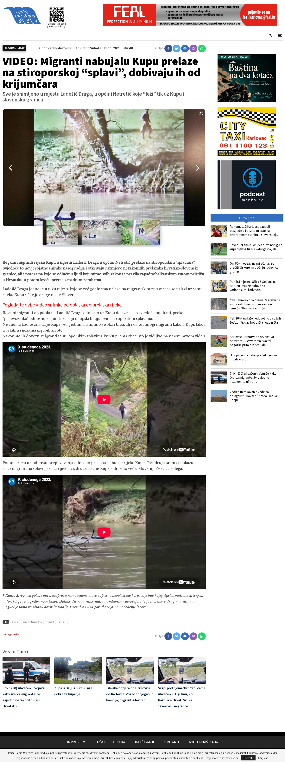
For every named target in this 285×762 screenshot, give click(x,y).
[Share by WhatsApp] (202, 48)
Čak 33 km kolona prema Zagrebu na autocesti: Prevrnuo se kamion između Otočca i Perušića (255, 304)
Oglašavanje (144, 742)
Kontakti (171, 742)
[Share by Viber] (193, 48)
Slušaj (99, 742)
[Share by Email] (185, 48)
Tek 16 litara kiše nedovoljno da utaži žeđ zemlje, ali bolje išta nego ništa (255, 320)
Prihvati (248, 758)
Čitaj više (263, 758)
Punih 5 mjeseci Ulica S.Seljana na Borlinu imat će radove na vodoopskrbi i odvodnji (253, 286)
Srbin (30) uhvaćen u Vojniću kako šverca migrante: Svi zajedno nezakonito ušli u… (253, 377)
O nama (119, 742)
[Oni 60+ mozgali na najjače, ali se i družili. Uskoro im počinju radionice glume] (219, 268)
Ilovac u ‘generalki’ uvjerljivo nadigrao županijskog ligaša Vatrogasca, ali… (256, 247)
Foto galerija (11, 634)
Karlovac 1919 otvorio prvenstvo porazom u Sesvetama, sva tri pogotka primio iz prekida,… (252, 341)
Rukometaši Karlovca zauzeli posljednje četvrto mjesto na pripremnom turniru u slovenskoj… (254, 230)
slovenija (62, 622)
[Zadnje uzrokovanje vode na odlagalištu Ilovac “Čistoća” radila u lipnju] (219, 396)
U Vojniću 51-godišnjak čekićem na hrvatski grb (253, 357)
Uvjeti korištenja (202, 742)
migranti (50, 622)
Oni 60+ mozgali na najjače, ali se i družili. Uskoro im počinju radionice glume (254, 267)
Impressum (76, 742)
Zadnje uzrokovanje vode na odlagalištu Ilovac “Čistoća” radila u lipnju (254, 396)
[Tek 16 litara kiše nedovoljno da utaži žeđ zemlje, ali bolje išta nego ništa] (219, 322)
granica (15, 622)
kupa (25, 622)
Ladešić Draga (36, 622)
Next (199, 167)
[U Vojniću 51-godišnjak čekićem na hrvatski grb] (219, 359)
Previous (9, 167)
